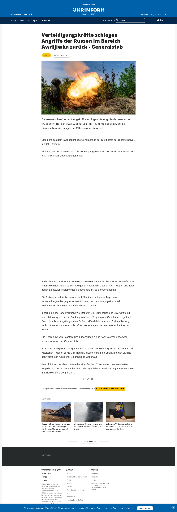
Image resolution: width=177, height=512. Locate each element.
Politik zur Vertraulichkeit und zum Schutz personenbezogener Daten (100, 486)
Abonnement (16, 14)
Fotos (44, 477)
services (94, 480)
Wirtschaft (25, 20)
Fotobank (28, 14)
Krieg (14, 20)
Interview (46, 474)
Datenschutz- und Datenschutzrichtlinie (114, 508)
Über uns (94, 474)
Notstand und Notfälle (75, 500)
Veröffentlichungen (51, 470)
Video (44, 480)
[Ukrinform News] (88, 9)
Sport (35, 20)
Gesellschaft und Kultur (75, 490)
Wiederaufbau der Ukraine (77, 477)
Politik (69, 480)
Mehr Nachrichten (89, 441)
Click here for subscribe (110, 389)
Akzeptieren (145, 508)
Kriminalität (71, 497)
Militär (69, 487)
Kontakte (107, 20)
